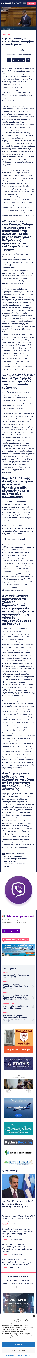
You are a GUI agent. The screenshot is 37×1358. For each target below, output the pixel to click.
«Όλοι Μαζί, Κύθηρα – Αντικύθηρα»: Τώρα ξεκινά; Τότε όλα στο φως (15, 986)
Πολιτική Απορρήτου (23, 1355)
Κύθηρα (6, 972)
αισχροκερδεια (20, 853)
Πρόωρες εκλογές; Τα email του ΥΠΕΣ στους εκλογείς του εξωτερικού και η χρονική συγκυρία (18, 1218)
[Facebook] (9, 60)
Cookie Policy (10, 1355)
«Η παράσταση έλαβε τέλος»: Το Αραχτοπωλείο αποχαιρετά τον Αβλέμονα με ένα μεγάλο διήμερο (16, 997)
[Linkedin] (18, 60)
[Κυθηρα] (11, 3)
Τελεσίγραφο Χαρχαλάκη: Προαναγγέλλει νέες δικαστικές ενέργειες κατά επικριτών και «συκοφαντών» (15, 1018)
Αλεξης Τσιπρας (7, 856)
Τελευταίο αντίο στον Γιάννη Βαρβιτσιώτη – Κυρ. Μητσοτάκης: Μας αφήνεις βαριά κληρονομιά (16, 1262)
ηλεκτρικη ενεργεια (9, 858)
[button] (34, 1316)
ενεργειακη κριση (19, 856)
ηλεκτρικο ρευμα (21, 858)
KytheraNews (10, 853)
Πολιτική (5, 1210)
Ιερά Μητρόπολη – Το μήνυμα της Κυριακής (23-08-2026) (16, 976)
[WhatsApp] (14, 60)
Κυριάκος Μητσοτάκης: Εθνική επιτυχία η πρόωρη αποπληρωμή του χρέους (17, 1204)
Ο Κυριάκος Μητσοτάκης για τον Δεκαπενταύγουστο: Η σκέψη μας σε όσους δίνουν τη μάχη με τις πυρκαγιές (17, 1232)
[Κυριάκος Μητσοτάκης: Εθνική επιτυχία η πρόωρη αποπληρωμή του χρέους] (18, 1186)
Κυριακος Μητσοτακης (10, 861)
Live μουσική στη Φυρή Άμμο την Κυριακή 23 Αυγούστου (16, 1007)
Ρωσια (25, 863)
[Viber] (28, 60)
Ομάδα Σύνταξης (18, 50)
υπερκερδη (6, 866)
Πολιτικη (6, 34)
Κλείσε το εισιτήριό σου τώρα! (15, 940)
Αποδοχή (18, 1345)
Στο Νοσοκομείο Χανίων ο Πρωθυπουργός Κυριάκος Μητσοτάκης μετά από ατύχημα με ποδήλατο (17, 1247)
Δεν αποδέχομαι (18, 1350)
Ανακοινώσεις (8, 1003)
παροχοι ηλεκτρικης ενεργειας (12, 863)
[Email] (23, 60)
